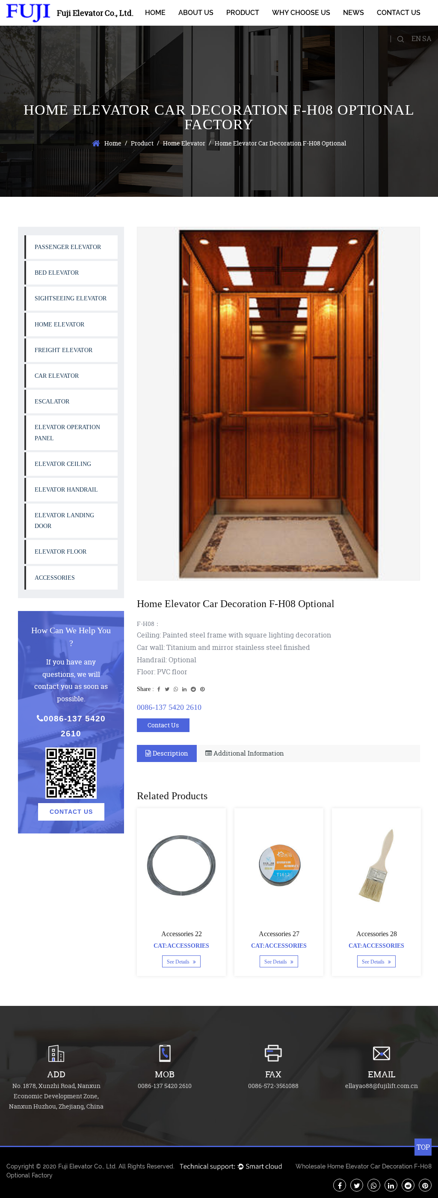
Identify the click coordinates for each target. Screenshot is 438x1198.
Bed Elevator (57, 273)
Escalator (52, 401)
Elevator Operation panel (67, 432)
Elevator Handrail (66, 489)
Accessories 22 (181, 933)
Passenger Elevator (68, 247)
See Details (179, 962)
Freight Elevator (63, 350)
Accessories (55, 578)
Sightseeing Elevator (71, 298)
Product (242, 13)
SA (427, 38)
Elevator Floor (60, 552)
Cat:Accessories (181, 946)
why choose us (301, 13)
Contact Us (398, 13)
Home (155, 13)
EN (416, 38)
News (353, 13)
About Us (195, 13)
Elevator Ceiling (63, 464)
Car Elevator (57, 376)
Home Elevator (184, 143)
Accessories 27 (279, 933)
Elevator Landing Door (64, 520)
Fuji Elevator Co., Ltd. (87, 1166)
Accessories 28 (376, 933)
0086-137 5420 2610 (75, 726)
